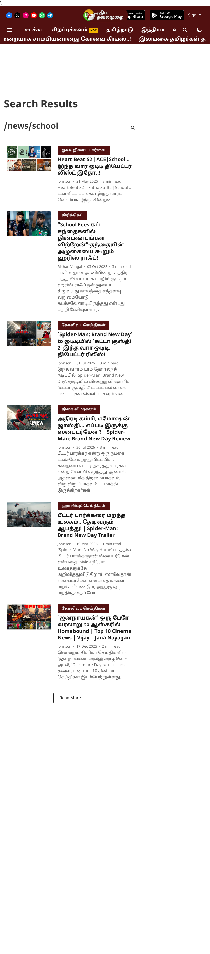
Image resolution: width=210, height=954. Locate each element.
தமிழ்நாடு (119, 30)
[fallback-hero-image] (32, 175)
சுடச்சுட (34, 30)
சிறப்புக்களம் (69, 30)
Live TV (92, 15)
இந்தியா (153, 30)
